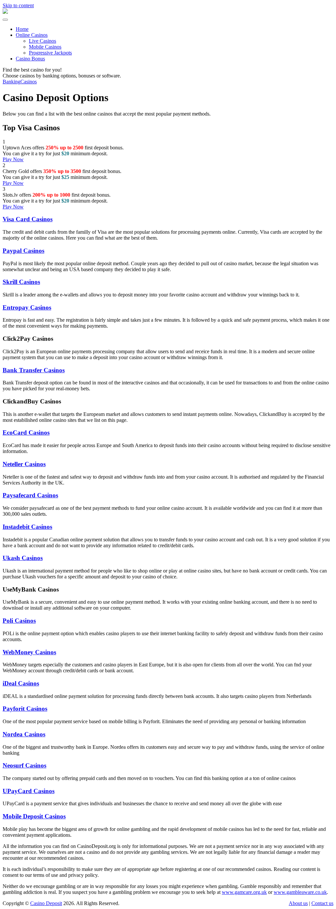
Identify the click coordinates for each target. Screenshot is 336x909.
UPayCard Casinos (28, 791)
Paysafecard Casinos (30, 495)
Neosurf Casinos (24, 765)
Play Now (13, 159)
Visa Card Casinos (27, 219)
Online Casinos (32, 35)
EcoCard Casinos (26, 432)
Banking (11, 81)
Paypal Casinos (23, 250)
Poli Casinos (19, 620)
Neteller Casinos (24, 464)
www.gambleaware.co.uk (300, 892)
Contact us (322, 903)
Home (22, 29)
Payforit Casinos (25, 708)
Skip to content (18, 5)
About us (298, 903)
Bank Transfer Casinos (34, 370)
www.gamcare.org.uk (244, 892)
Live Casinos (42, 41)
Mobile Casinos (45, 47)
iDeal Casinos (21, 683)
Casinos (28, 81)
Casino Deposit (46, 903)
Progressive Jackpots (50, 52)
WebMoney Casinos (29, 652)
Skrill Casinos (21, 281)
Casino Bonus (30, 58)
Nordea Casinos (24, 734)
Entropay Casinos (27, 307)
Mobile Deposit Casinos (34, 816)
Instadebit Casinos (27, 526)
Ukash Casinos (23, 557)
